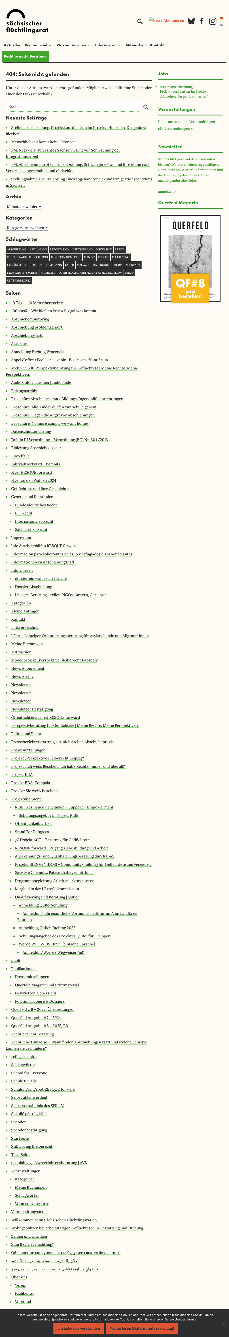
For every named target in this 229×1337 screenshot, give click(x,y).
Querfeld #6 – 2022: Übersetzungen (42, 1009)
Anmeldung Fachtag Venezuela (37, 351)
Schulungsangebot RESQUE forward (43, 1089)
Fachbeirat (24, 1293)
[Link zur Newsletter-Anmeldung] (166, 20)
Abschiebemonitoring (30, 319)
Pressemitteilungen (28, 750)
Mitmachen (136, 45)
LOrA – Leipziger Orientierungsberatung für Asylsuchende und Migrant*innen (80, 635)
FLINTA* (89, 257)
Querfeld (48, 272)
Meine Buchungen (27, 643)
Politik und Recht (26, 733)
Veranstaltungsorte (32, 1203)
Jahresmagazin (51, 265)
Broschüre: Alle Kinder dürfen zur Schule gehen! (53, 407)
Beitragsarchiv (24, 390)
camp (43, 249)
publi (15, 960)
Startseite (20, 1138)
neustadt (133, 265)
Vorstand (23, 1301)
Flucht (103, 257)
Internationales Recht (34, 521)
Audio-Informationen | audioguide (41, 382)
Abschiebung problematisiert (37, 327)
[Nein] (223, 1323)
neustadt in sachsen (22, 272)
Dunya (120, 249)
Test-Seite (20, 1154)
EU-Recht (23, 513)
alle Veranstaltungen (174, 128)
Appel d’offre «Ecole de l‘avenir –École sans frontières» (59, 359)
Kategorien (21, 603)
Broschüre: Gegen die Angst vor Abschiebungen (53, 415)
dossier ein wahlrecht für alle (41, 578)
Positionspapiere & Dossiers (40, 1001)
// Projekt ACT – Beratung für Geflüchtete (52, 839)
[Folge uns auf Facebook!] (202, 23)
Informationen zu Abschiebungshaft (42, 562)
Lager (69, 265)
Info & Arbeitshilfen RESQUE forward (44, 545)
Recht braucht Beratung (25, 56)
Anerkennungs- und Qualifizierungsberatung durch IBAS (64, 856)
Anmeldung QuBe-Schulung (43, 905)
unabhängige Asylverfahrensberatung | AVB (49, 1162)
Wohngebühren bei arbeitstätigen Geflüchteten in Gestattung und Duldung (77, 1228)
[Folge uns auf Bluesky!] (191, 23)
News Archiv (22, 676)
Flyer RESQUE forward (31, 472)
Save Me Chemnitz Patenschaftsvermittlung (54, 872)
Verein (20, 1285)
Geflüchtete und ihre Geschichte (40, 488)
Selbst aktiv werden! (29, 1097)
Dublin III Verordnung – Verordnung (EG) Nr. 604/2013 (59, 439)
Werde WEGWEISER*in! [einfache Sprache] (57, 944)
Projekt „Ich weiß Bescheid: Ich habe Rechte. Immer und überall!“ (68, 766)
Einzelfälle (20, 456)
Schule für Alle (24, 1081)
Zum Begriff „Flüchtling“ (32, 1244)
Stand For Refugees (32, 831)
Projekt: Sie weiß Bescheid (34, 790)
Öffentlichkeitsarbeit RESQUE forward (45, 717)
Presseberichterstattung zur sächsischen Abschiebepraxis (62, 741)
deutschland (82, 249)
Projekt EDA (22, 774)
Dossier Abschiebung (33, 586)
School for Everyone (29, 1072)
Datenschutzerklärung (31, 431)
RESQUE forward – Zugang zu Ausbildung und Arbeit (61, 848)
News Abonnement (28, 668)
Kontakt (157, 45)
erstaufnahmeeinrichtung (27, 257)
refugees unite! (24, 1056)
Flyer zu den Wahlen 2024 (33, 480)
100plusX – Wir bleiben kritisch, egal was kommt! (54, 310)
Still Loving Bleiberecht (32, 1146)
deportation (59, 249)
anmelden (166, 191)
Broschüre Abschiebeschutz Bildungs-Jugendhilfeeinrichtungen (67, 398)
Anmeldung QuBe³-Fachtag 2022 (47, 927)
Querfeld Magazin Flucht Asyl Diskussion (90, 272)
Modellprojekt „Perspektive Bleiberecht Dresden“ (54, 660)
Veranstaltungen (25, 1171)
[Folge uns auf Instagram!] (213, 23)
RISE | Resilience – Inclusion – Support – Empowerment (64, 807)
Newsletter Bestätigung (32, 709)
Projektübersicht (26, 799)
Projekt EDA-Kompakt (31, 782)
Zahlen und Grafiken (29, 1236)
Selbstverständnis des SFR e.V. (37, 1105)
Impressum (21, 537)
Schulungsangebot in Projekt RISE (48, 815)
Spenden (18, 1121)
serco (129, 272)
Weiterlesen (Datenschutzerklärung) (142, 1328)
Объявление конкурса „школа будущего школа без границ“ (66, 1252)
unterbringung (19, 280)
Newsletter (21, 684)
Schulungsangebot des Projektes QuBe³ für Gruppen (64, 936)
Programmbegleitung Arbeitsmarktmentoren (54, 880)
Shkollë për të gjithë (29, 1113)
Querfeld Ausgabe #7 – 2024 (36, 1017)
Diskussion (104, 249)
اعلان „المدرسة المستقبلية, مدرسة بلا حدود (45, 1260)
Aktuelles (12, 45)
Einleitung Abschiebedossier (36, 447)
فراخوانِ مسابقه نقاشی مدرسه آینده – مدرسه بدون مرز (55, 1269)
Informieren (22, 570)
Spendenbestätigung (29, 1130)
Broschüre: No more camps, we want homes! (50, 423)
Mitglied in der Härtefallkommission (47, 888)
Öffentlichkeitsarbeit (33, 823)
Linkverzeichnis (25, 627)
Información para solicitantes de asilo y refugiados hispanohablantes (71, 554)
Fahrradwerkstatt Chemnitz (36, 464)
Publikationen (23, 968)
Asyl (33, 249)
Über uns (19, 1277)
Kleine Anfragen (25, 611)
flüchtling (120, 257)
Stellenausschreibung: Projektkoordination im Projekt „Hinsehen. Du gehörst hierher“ (184, 91)
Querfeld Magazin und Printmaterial (47, 985)
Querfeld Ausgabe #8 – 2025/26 (39, 1025)
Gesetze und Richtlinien (32, 496)
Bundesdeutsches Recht (36, 505)
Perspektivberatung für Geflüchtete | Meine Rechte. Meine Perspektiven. (75, 725)
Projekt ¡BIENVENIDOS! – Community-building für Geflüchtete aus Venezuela (83, 864)
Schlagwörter (23, 1064)
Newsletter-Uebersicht (35, 993)
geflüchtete (16, 265)
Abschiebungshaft (27, 335)
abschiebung (16, 249)
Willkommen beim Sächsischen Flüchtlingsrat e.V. (54, 1220)
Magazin (83, 265)
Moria (118, 265)
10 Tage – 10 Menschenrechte (37, 302)
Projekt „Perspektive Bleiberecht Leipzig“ (47, 758)
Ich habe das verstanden (78, 1328)
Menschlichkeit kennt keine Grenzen (43, 141)
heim (33, 265)
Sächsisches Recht (31, 529)
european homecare (66, 257)
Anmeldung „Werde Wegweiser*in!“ (54, 952)
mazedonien (101, 265)
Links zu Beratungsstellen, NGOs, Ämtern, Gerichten (61, 594)
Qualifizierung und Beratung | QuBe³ (47, 897)
